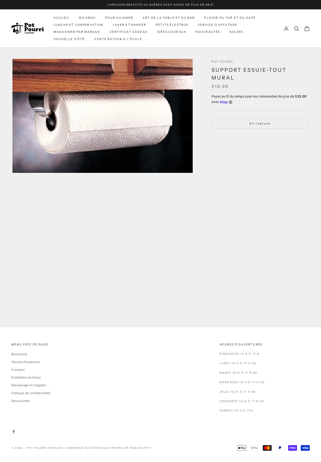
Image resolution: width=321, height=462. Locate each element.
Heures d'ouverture (25, 362)
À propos (18, 369)
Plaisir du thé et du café (230, 17)
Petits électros (172, 25)
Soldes (236, 32)
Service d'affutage (217, 25)
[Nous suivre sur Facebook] (13, 431)
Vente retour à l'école (118, 39)
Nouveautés (208, 32)
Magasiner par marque (77, 32)
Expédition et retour (26, 377)
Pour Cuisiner (119, 17)
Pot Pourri (222, 61)
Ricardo (87, 17)
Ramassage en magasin (28, 385)
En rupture (260, 123)
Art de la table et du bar (169, 17)
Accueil (62, 17)
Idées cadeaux (171, 32)
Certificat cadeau (129, 32)
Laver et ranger (129, 25)
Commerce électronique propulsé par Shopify (108, 448)
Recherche (19, 354)
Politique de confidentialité (30, 393)
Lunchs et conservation (78, 25)
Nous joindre (20, 401)
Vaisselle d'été (69, 39)
